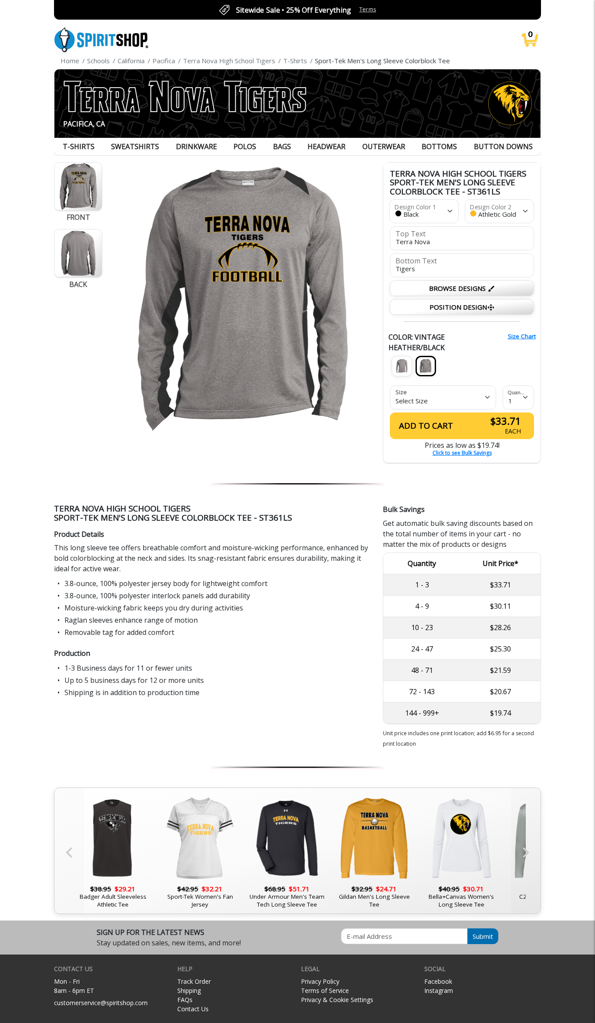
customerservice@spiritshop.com (101, 1003)
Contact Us (193, 1009)
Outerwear (383, 146)
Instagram (438, 990)
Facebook (438, 981)
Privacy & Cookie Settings (337, 1000)
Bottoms (439, 146)
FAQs (185, 1000)
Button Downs (503, 146)
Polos (244, 146)
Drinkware (196, 146)
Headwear (326, 146)
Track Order (194, 981)
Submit (483, 936)
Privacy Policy (320, 981)
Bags (282, 146)
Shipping (189, 990)
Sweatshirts (135, 146)
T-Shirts (79, 146)
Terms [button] (367, 9)
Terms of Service (325, 990)
